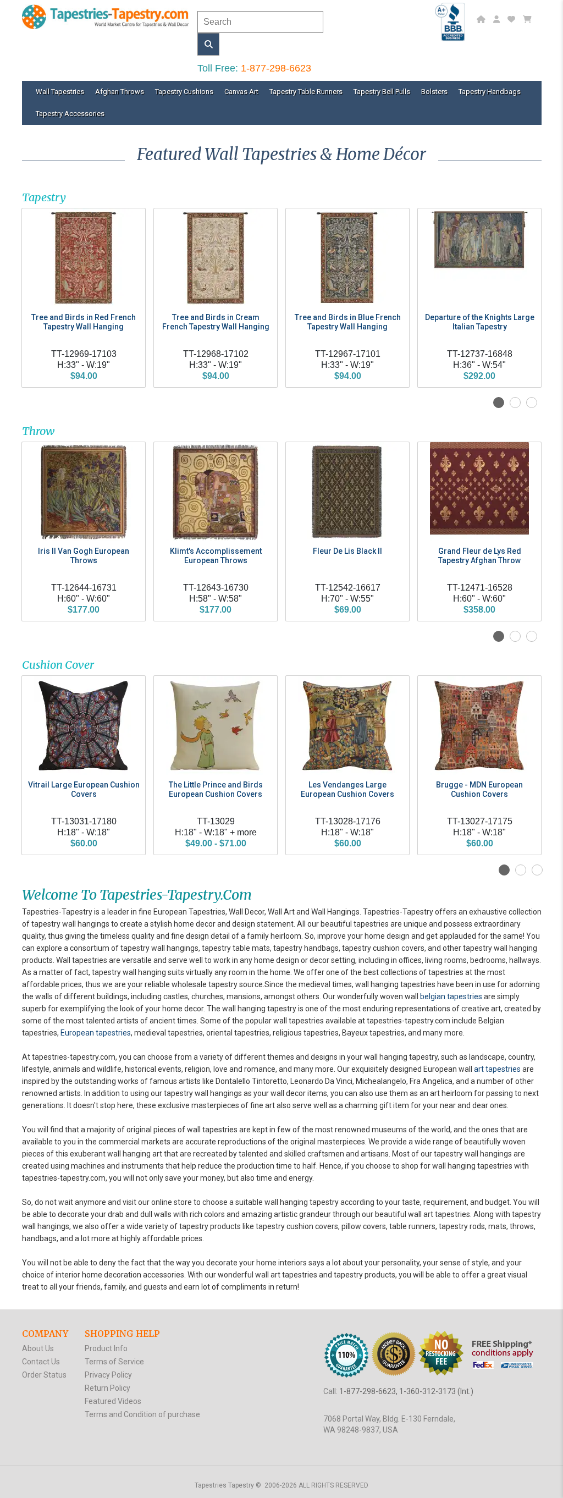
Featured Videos (113, 1401)
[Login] (498, 19)
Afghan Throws (119, 91)
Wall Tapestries (60, 91)
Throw (38, 431)
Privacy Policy (108, 1374)
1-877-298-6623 (276, 68)
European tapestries (95, 1032)
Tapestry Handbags (490, 91)
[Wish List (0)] (512, 19)
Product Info (106, 1348)
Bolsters (434, 91)
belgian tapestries (451, 996)
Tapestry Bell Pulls (382, 91)
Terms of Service (114, 1361)
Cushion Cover (58, 664)
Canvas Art (241, 91)
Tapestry (44, 197)
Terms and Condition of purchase (142, 1414)
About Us (38, 1348)
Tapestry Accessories (70, 113)
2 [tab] (515, 402)
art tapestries (497, 1069)
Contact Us (41, 1361)
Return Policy (107, 1388)
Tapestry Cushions (184, 91)
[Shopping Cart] (528, 19)
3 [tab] (531, 402)
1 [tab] (498, 402)
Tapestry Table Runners (306, 91)
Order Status (44, 1374)
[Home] (482, 19)
